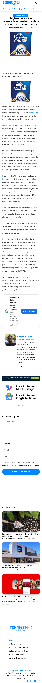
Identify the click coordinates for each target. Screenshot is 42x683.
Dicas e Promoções (21, 15)
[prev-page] (3, 605)
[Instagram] (31, 681)
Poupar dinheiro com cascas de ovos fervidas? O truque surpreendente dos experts (20, 535)
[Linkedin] (21, 365)
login (4, 179)
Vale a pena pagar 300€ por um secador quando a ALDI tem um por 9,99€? (17, 566)
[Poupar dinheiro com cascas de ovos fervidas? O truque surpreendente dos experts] (21, 521)
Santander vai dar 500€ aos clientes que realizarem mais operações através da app (18, 598)
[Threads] (39, 681)
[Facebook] (18, 365)
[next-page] (7, 605)
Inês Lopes (19, 570)
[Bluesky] (35, 681)
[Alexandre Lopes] (10, 350)
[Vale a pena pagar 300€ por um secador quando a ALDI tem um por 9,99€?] (21, 552)
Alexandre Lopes (18, 27)
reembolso (33, 113)
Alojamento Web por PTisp (21, 671)
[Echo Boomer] (11, 3)
